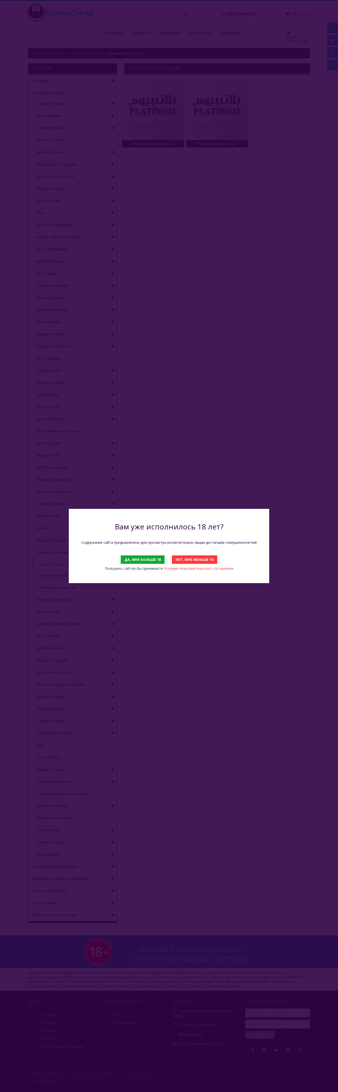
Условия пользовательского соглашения (198, 568)
